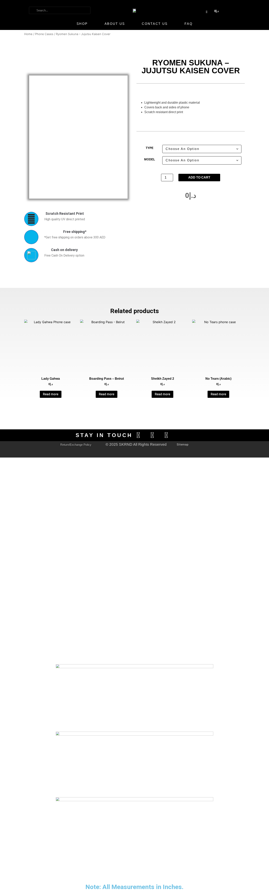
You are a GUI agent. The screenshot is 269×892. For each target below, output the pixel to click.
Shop (82, 24)
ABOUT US (115, 24)
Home (28, 34)
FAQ (188, 24)
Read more (50, 394)
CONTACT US (155, 24)
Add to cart (199, 177)
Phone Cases (44, 34)
